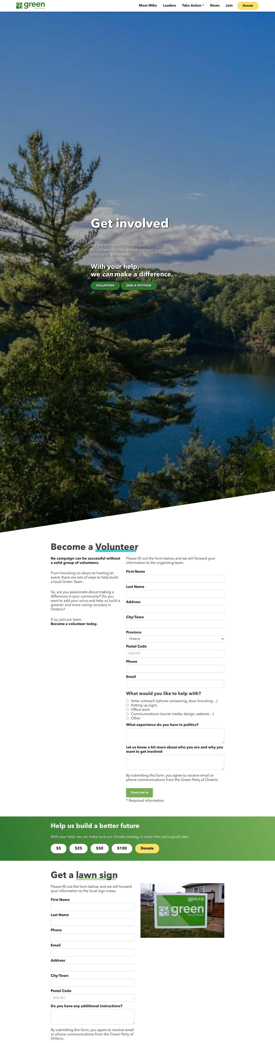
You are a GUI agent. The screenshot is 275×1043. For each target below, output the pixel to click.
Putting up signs (144, 705)
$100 (122, 848)
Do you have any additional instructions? (86, 1006)
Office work (140, 710)
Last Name (135, 587)
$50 (99, 848)
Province (133, 632)
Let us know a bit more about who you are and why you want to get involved (174, 750)
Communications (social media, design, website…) (172, 714)
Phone (131, 662)
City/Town (135, 617)
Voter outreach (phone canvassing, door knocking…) (174, 701)
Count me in (139, 792)
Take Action (191, 5)
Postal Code (136, 646)
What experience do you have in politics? (162, 725)
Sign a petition (138, 285)
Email (131, 677)
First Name (135, 572)
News (215, 5)
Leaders (169, 5)
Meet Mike (148, 5)
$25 (78, 848)
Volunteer (105, 285)
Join (229, 5)
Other (135, 718)
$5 (58, 848)
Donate (248, 5)
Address (133, 602)
